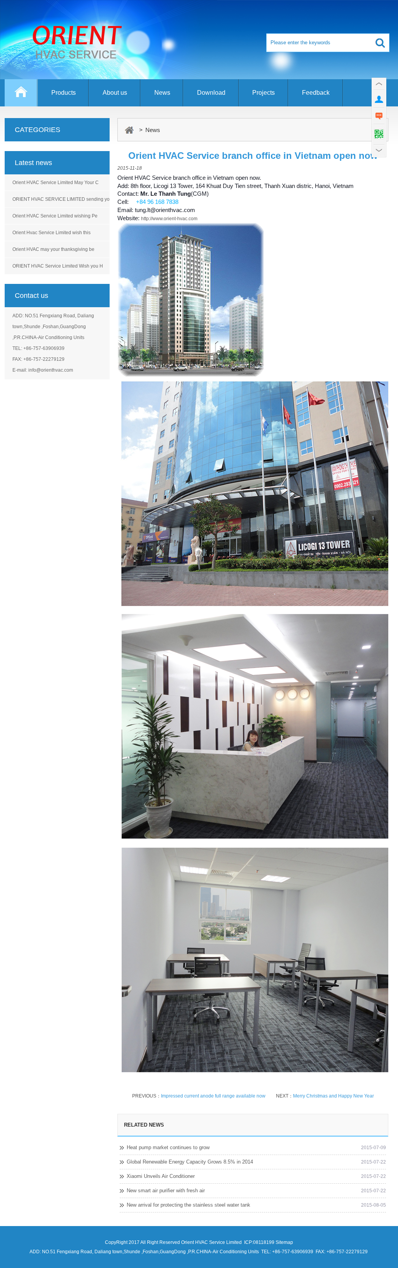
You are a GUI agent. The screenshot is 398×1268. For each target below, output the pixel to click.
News (162, 92)
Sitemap (284, 1242)
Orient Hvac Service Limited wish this (51, 232)
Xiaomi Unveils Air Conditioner (161, 1176)
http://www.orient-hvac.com (169, 218)
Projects (263, 92)
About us (115, 92)
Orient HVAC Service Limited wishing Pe (55, 216)
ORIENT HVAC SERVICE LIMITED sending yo (61, 199)
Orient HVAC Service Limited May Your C (55, 182)
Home (21, 96)
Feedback (316, 92)
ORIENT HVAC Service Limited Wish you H (57, 266)
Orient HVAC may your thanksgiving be (53, 249)
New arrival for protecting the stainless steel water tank (188, 1205)
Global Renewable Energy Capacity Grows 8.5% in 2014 (190, 1162)
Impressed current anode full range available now (213, 1096)
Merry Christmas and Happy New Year (333, 1096)
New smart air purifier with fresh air (166, 1190)
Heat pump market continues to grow (168, 1147)
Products (63, 92)
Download (211, 92)
